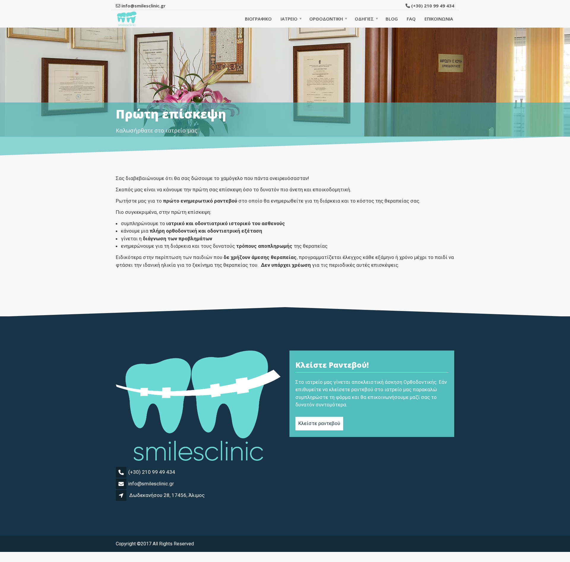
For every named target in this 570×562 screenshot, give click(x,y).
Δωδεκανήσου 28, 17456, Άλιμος (167, 495)
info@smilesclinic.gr (151, 484)
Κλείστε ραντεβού (319, 423)
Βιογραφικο (258, 19)
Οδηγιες (364, 19)
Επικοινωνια (439, 19)
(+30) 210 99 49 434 (432, 6)
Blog (392, 19)
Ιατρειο (289, 19)
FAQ (411, 19)
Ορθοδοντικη (326, 19)
